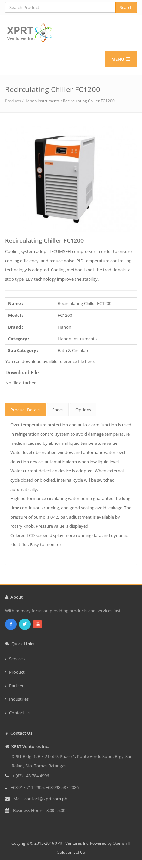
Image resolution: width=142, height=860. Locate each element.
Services (17, 659)
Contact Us (19, 713)
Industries (19, 699)
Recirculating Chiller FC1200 (89, 101)
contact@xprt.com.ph (45, 799)
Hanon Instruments (42, 101)
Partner (16, 686)
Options (83, 410)
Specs (57, 410)
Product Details (25, 410)
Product (17, 672)
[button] (15, 200)
